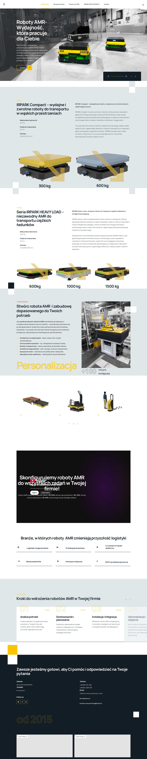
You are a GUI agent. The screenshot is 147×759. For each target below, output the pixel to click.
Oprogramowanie (58, 4)
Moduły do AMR (74, 4)
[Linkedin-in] (26, 702)
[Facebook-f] (22, 702)
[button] (131, 76)
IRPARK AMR (45, 4)
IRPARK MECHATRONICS (91, 4)
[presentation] (7, 45)
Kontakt (106, 4)
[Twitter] (18, 702)
